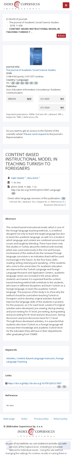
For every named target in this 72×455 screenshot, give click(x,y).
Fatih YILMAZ (17, 178)
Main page (9, 418)
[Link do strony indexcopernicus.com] (36, 432)
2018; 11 (16, 25)
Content (21, 358)
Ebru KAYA (32, 178)
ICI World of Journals (16, 19)
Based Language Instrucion (40, 358)
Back (62, 35)
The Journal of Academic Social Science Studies (34, 22)
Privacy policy (41, 418)
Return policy (60, 418)
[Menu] (66, 5)
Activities (11, 358)
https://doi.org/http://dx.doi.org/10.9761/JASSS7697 (34, 383)
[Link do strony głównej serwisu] (21, 4)
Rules (24, 418)
